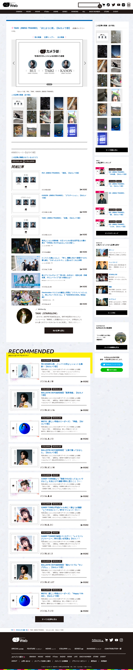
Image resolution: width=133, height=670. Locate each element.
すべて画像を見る (112, 150)
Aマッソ (111, 250)
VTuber (46, 11)
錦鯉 (110, 287)
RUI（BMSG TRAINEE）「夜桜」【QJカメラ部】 (61, 173)
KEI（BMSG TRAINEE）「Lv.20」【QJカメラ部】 (117, 225)
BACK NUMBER (94, 11)
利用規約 (104, 661)
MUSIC (28, 11)
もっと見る (111, 313)
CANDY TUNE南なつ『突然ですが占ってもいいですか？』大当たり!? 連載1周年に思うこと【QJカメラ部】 (62, 480)
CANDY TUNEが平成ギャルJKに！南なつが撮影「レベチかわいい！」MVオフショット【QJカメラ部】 (61, 509)
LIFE (75, 657)
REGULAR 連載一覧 (22, 630)
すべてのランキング (111, 233)
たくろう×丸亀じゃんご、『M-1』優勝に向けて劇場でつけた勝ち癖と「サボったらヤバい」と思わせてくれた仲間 (64, 259)
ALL (83, 11)
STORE (106, 11)
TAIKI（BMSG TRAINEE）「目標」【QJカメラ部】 (61, 218)
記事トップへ (49, 37)
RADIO (62, 657)
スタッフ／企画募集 (61, 661)
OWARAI (19, 11)
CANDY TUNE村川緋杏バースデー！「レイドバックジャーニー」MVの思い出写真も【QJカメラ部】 (62, 537)
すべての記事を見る (49, 619)
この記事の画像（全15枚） (21, 95)
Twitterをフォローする (113, 364)
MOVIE (37, 11)
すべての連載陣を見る (111, 347)
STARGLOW (113, 274)
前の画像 (38, 37)
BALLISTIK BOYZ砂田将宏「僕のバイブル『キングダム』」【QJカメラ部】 (62, 566)
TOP (12, 630)
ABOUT (14, 661)
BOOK (69, 657)
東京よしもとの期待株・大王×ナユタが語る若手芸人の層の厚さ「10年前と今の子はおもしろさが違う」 (64, 241)
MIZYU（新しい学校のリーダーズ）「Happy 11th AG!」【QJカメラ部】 (62, 594)
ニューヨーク (113, 262)
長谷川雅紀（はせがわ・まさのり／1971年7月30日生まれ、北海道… (117, 291)
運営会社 (94, 661)
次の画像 (60, 37)
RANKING (74, 11)
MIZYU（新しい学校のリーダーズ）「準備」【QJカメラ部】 (62, 422)
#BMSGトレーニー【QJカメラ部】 (23, 152)
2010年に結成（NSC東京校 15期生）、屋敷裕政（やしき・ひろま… (117, 267)
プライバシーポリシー (79, 661)
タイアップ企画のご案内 (42, 661)
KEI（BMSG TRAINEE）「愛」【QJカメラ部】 (117, 213)
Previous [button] (98, 338)
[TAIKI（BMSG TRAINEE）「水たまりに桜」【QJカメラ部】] (18, 103)
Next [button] (124, 338)
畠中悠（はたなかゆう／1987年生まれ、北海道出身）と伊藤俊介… (118, 304)
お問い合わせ (25, 661)
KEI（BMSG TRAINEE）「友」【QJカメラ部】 (117, 185)
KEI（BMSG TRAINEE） (117, 193)
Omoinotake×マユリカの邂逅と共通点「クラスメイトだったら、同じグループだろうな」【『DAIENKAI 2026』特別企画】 (64, 294)
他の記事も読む (59, 330)
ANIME (55, 11)
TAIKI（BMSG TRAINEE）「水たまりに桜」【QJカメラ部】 (42, 27)
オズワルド (112, 299)
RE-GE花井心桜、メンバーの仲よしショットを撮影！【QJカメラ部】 (62, 365)
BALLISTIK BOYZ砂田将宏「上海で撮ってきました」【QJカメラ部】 (62, 451)
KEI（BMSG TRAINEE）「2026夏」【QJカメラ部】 (118, 173)
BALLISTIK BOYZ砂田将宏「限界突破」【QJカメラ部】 (62, 393)
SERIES (64, 11)
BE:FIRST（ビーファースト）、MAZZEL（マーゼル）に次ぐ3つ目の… (118, 279)
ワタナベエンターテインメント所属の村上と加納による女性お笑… (117, 255)
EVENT (115, 11)
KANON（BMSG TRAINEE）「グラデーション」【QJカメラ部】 (64, 196)
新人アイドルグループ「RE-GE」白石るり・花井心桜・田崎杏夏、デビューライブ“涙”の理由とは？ (64, 276)
